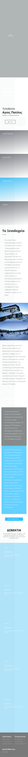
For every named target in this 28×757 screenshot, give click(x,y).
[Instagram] (6, 752)
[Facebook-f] (3, 752)
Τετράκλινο (9, 665)
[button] (25, 35)
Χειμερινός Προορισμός (8, 133)
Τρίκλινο (7, 627)
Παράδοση (5, 204)
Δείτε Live (10, 121)
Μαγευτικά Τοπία (6, 157)
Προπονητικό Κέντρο (7, 181)
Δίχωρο (7, 703)
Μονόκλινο (8, 551)
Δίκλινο (7, 589)
